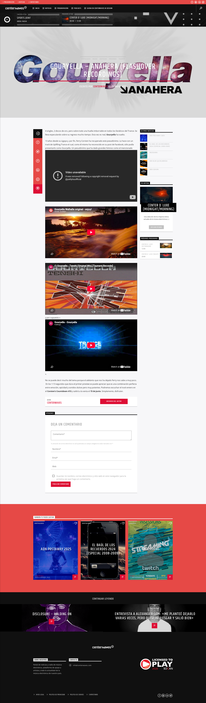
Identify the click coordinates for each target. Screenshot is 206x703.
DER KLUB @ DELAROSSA (158, 161)
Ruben (132, 576)
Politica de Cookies (77, 694)
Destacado (85, 59)
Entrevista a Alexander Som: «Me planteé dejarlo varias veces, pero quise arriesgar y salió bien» (155, 616)
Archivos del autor (113, 401)
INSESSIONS (154, 152)
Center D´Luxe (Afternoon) (147, 245)
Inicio (37, 8)
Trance (122, 59)
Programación (9, 2)
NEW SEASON (154, 169)
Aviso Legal (40, 694)
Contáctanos (34, 2)
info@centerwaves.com (82, 665)
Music (95, 59)
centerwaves (100, 86)
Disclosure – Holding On (52, 614)
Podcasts (77, 8)
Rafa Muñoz (39, 576)
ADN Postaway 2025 (157, 136)
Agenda (132, 523)
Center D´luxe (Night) (150, 254)
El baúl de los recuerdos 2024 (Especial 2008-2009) (160, 145)
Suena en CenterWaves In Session (99, 8)
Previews (112, 59)
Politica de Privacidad (57, 694)
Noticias (22, 2)
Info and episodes (156, 227)
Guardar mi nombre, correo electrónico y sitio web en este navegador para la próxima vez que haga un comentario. (91, 476)
